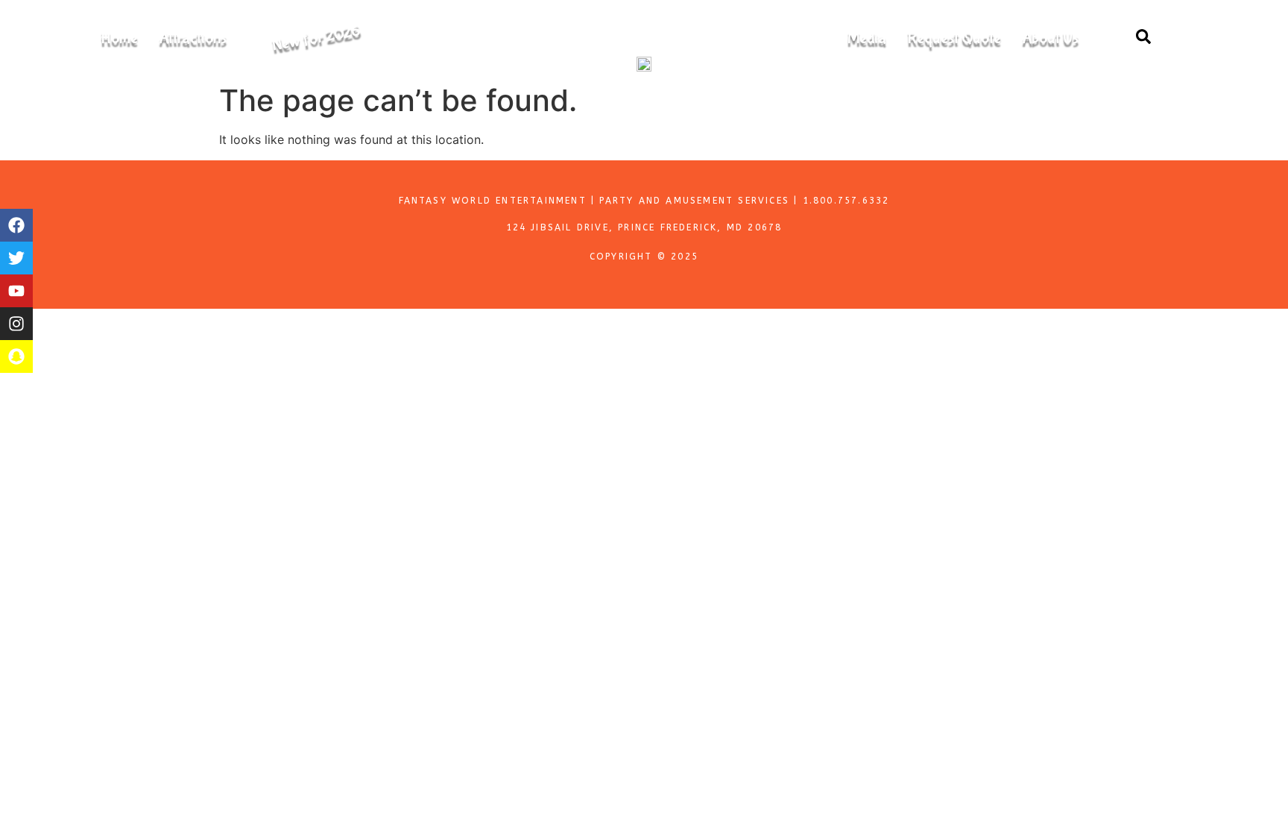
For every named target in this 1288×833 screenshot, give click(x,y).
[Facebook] (16, 225)
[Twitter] (16, 258)
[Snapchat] (16, 356)
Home (119, 38)
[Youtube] (16, 290)
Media (866, 38)
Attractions (193, 38)
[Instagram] (16, 323)
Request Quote (954, 38)
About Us (1050, 38)
